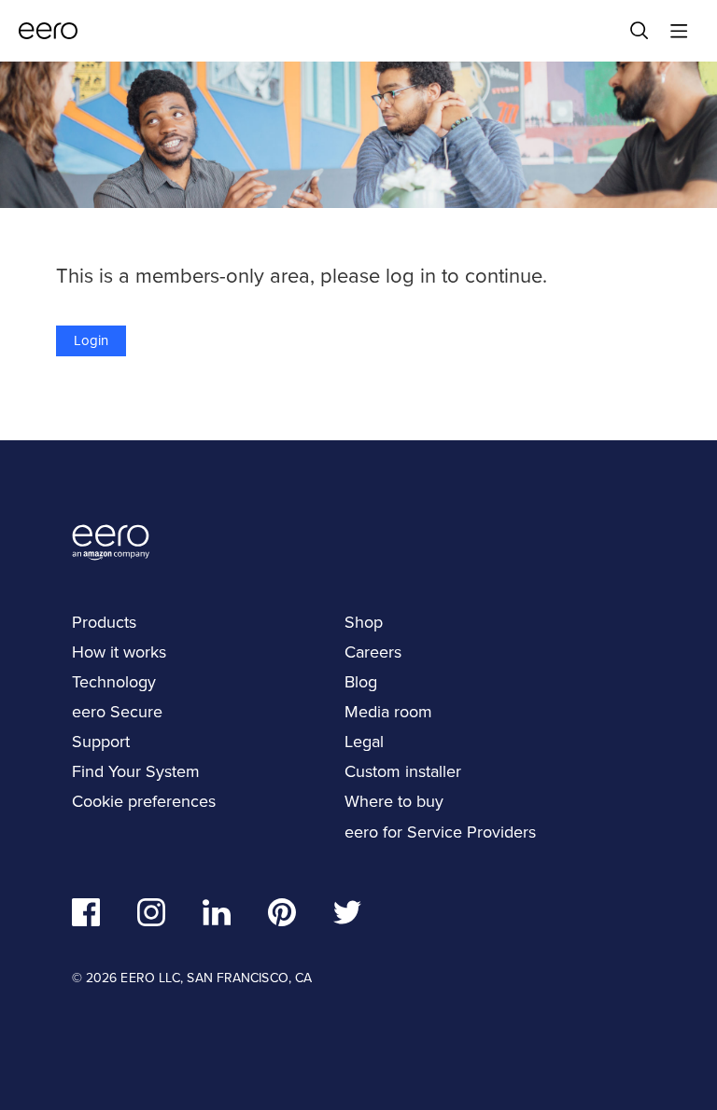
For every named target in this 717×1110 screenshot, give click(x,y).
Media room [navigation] (388, 712)
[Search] (639, 31)
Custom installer (402, 771)
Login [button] (91, 340)
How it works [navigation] (119, 652)
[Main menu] (679, 31)
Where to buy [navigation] (393, 801)
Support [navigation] (101, 741)
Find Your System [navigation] (136, 771)
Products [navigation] (104, 622)
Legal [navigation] (364, 741)
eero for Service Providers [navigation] (440, 832)
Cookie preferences (144, 801)
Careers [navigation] (372, 652)
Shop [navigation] (363, 622)
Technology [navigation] (114, 682)
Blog (360, 682)
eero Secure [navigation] (117, 712)
